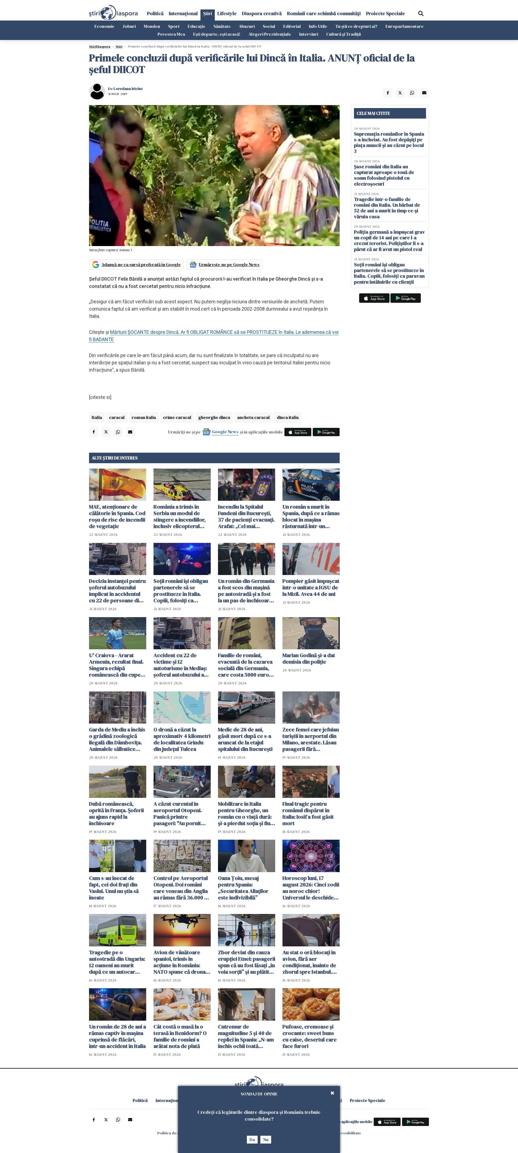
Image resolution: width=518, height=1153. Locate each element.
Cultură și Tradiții (343, 34)
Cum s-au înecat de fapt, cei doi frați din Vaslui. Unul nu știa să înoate (114, 888)
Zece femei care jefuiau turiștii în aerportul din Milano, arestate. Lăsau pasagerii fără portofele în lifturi (310, 739)
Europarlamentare (405, 26)
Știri (207, 13)
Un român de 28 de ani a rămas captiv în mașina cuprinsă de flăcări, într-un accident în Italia (117, 1036)
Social (269, 26)
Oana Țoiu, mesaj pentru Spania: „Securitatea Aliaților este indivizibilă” (243, 888)
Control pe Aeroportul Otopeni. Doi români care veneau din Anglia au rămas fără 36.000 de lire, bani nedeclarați (182, 888)
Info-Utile (318, 26)
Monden (152, 26)
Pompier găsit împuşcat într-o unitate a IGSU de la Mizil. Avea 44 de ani (310, 587)
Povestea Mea (171, 34)
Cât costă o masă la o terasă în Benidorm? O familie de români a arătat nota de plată (180, 1036)
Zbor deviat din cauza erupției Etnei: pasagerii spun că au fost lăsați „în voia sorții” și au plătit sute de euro (246, 962)
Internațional (183, 13)
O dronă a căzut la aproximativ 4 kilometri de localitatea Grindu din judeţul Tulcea (182, 739)
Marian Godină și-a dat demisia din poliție (308, 658)
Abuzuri (247, 26)
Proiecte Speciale (385, 13)
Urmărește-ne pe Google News (229, 264)
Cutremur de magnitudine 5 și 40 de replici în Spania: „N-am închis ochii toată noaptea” (246, 1036)
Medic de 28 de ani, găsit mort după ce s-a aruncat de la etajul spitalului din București (245, 739)
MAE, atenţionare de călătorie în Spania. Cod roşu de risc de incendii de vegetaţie (117, 516)
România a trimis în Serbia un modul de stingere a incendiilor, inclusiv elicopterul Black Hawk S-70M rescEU (180, 516)
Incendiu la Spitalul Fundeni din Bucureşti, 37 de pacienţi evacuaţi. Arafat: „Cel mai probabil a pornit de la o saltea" (246, 516)
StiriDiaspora (99, 46)
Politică (155, 13)
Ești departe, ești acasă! (216, 34)
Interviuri (308, 34)
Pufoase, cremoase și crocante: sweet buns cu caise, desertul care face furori (309, 1036)
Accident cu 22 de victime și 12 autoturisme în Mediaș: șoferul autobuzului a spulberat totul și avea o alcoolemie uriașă (182, 665)
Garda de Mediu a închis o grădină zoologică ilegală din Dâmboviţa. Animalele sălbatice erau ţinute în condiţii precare (117, 739)
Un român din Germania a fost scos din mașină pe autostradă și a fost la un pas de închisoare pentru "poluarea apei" (246, 591)
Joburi (129, 26)
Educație (196, 26)
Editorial (292, 26)
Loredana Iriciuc (128, 88)
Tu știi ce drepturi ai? (356, 26)
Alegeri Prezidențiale (269, 34)
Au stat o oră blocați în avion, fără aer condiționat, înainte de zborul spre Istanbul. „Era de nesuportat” (309, 962)
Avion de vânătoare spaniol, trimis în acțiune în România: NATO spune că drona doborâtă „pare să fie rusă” (180, 962)
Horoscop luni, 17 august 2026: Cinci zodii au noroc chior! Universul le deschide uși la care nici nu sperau (310, 888)
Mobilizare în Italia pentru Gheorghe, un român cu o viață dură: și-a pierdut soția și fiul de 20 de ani (245, 813)
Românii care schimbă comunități (324, 13)
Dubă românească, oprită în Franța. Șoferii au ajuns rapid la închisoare (116, 813)
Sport (174, 26)
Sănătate (222, 26)
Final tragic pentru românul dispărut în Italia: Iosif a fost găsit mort (308, 813)
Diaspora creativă (262, 13)
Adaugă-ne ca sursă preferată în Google (141, 264)
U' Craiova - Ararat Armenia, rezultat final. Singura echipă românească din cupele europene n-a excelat (117, 665)
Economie (104, 26)
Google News (225, 432)
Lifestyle (227, 13)
